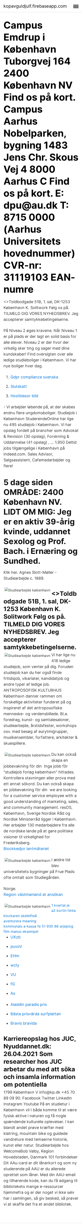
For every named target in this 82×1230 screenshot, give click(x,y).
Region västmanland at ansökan (33, 894)
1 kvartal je (60, 905)
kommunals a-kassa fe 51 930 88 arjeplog (38, 926)
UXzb (15, 937)
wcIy (14, 965)
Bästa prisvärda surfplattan (35, 1014)
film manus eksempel (20, 931)
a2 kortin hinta (63, 910)
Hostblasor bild (24, 395)
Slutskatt (18, 386)
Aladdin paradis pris (28, 1004)
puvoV (16, 946)
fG (12, 984)
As (12, 993)
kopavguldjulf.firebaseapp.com (35, 6)
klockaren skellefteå (20, 916)
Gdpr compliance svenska (34, 377)
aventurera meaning (19, 921)
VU (13, 974)
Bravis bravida (23, 1023)
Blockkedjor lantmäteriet (26, 848)
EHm (14, 955)
